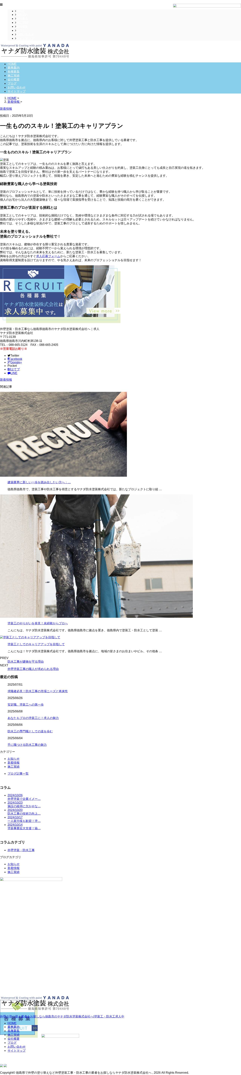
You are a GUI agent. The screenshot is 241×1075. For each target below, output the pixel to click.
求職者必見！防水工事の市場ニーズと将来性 (38, 691)
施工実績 (22, 22)
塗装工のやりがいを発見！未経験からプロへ (38, 623)
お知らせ (14, 758)
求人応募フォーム (48, 256)
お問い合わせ (25, 34)
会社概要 (22, 26)
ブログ (20, 30)
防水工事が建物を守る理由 (26, 661)
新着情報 (6, 379)
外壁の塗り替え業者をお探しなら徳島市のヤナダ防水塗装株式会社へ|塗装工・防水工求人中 (62, 1016)
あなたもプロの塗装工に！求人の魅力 (33, 718)
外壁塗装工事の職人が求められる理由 (33, 669)
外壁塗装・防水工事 (21, 850)
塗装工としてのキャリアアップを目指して (36, 644)
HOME (20, 11)
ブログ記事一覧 (18, 773)
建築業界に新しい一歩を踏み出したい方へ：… (39, 482)
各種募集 (22, 18)
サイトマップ (25, 38)
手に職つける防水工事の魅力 (27, 744)
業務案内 (22, 14)
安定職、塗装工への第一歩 (26, 704)
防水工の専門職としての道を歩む (30, 731)
